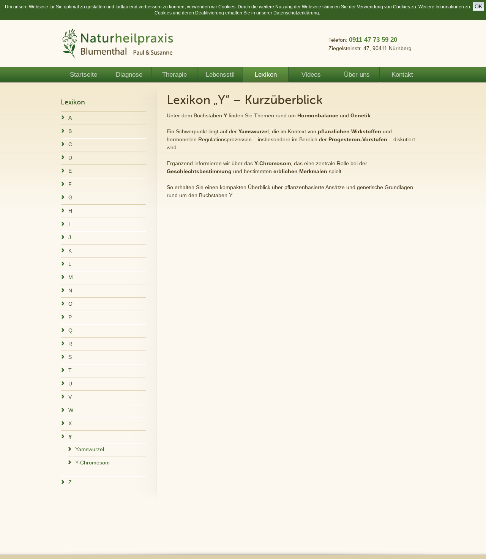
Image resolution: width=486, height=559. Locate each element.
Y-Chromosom (92, 463)
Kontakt (402, 74)
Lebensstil (220, 74)
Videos (311, 74)
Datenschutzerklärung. (296, 13)
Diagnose (129, 74)
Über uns (357, 74)
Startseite (83, 74)
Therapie (174, 74)
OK (478, 6)
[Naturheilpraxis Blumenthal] (118, 44)
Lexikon (266, 74)
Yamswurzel (89, 449)
